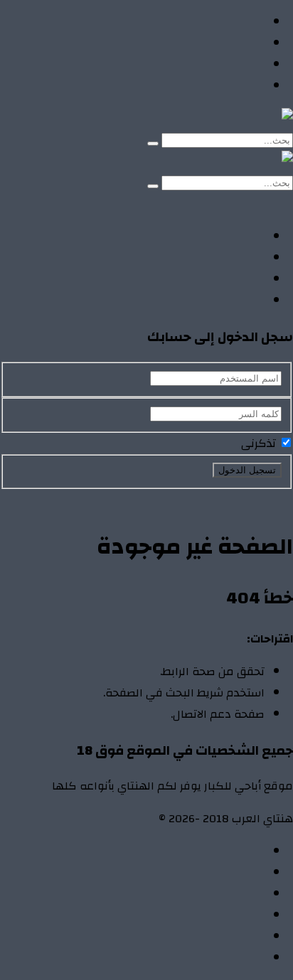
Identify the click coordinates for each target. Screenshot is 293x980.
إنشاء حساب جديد (251, 499)
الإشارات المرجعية (220, 894)
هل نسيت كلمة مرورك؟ (148, 499)
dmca (251, 915)
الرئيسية (244, 22)
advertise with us (222, 936)
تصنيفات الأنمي (226, 43)
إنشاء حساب (190, 204)
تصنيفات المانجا (226, 64)
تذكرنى (260, 443)
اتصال (251, 851)
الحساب (245, 872)
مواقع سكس (230, 86)
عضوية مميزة (230, 958)
